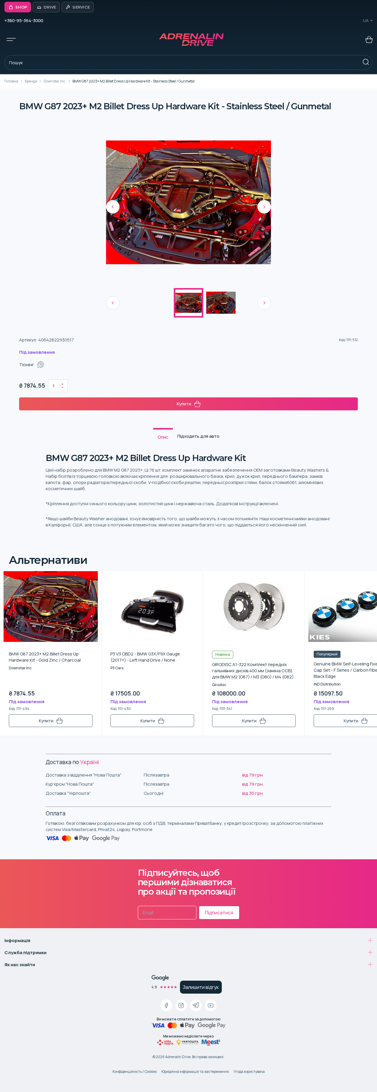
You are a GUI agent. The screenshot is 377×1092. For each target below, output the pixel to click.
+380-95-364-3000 (23, 20)
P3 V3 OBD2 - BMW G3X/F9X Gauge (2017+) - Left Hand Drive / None (145, 657)
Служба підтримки (25, 952)
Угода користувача (249, 1071)
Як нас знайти (19, 965)
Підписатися (219, 912)
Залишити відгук (201, 987)
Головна (11, 81)
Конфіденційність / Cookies (135, 1071)
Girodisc (219, 685)
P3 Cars (116, 668)
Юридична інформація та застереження (195, 1071)
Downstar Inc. (55, 81)
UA (366, 20)
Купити (184, 404)
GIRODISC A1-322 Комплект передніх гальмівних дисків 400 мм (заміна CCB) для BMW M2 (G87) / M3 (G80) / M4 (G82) (253, 670)
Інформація (17, 940)
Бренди (31, 81)
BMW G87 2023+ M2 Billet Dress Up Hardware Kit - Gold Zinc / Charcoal (45, 657)
